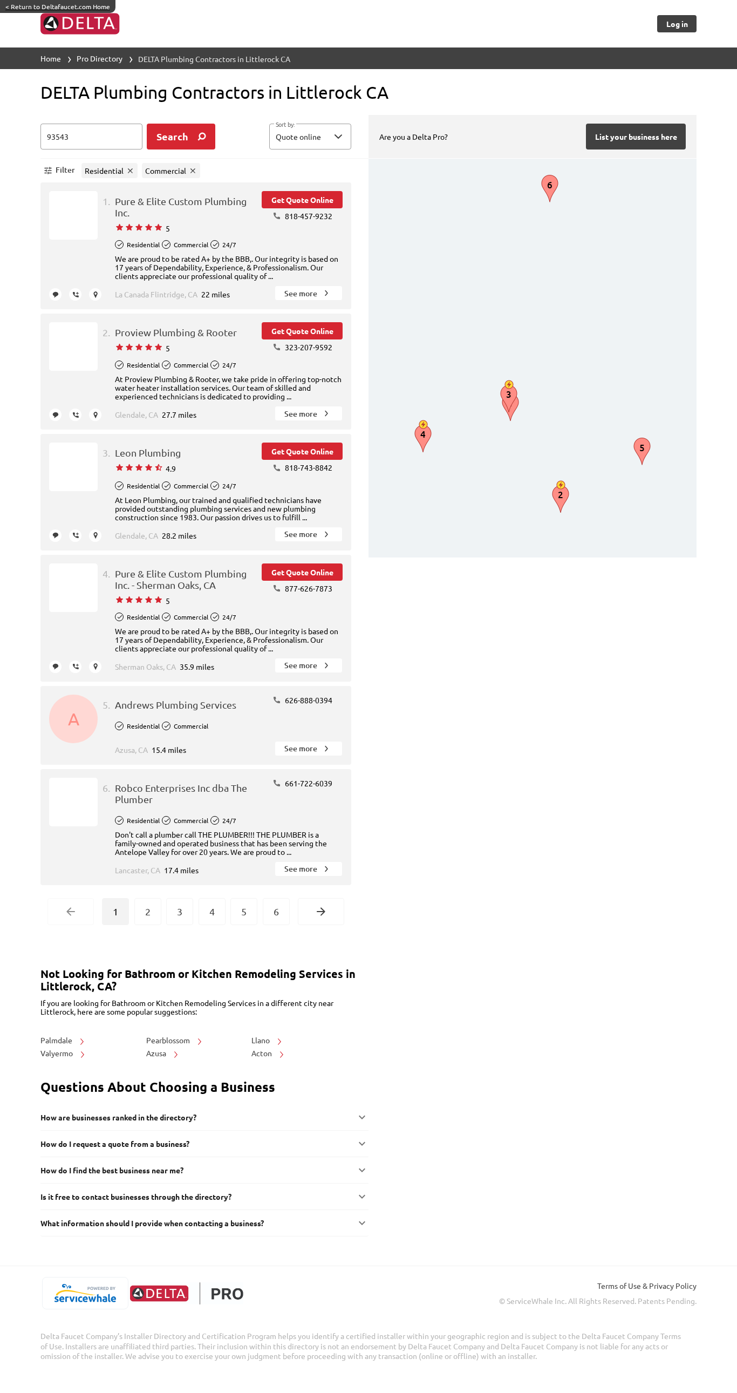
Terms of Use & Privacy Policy (647, 1285)
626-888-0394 (307, 700)
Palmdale (57, 1040)
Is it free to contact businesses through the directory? (135, 1196)
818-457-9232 (307, 216)
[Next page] (321, 911)
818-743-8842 (307, 467)
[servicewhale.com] (84, 1293)
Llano (261, 1040)
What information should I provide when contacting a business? (152, 1223)
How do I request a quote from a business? (114, 1144)
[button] (310, 137)
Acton (262, 1053)
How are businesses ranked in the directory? (118, 1117)
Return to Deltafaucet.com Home (57, 6)
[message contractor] (55, 294)
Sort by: (285, 124)
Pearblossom (169, 1040)
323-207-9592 (307, 347)
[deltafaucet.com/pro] (186, 1293)
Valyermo (57, 1053)
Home (50, 58)
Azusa (157, 1053)
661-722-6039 (307, 783)
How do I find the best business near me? (111, 1170)
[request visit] (95, 294)
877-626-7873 (307, 588)
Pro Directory (99, 58)
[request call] (75, 294)
